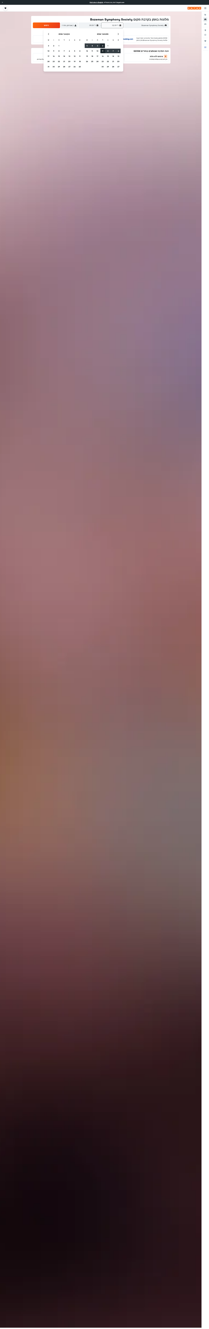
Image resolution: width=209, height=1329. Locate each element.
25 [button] (92, 61)
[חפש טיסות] (205, 15)
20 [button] (118, 61)
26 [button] (87, 61)
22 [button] (108, 61)
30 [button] (103, 67)
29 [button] (108, 67)
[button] (2, 2)
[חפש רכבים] (205, 24)
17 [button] (97, 56)
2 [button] (102, 46)
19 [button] (87, 56)
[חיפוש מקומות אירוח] (205, 19)
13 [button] (118, 56)
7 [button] (113, 51)
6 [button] (118, 51)
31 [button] (48, 67)
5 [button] (87, 46)
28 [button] (113, 67)
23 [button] (103, 61)
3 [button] (97, 46)
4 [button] (92, 46)
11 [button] (92, 51)
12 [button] (87, 51)
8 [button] (107, 51)
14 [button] (113, 56)
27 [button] (118, 67)
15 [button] (108, 56)
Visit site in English (96, 2)
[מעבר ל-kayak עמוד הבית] (194, 8)
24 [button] (97, 61)
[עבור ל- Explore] (205, 30)
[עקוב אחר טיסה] (205, 35)
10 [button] (97, 51)
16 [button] (103, 56)
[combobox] (144, 25)
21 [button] (113, 61)
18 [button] (92, 56)
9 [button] (102, 51)
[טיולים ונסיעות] (205, 41)
